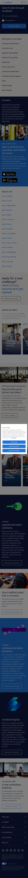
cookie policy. (14, 437)
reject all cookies (14, 446)
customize (14, 442)
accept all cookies (14, 450)
